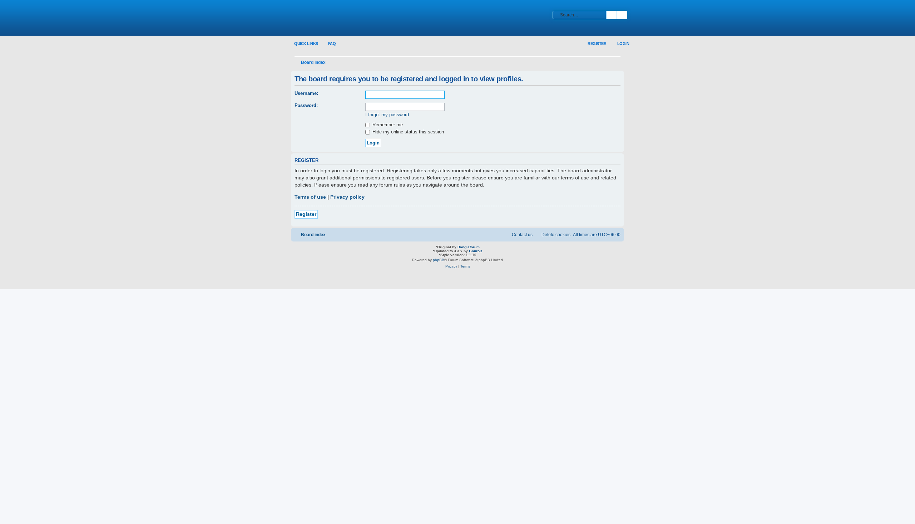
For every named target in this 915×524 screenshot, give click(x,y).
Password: (306, 105)
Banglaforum (469, 247)
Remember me (387, 124)
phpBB (438, 260)
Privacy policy (347, 197)
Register (306, 214)
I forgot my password (387, 114)
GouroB (475, 251)
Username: (306, 93)
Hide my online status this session (407, 131)
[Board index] (338, 18)
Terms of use (310, 197)
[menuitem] (328, 44)
